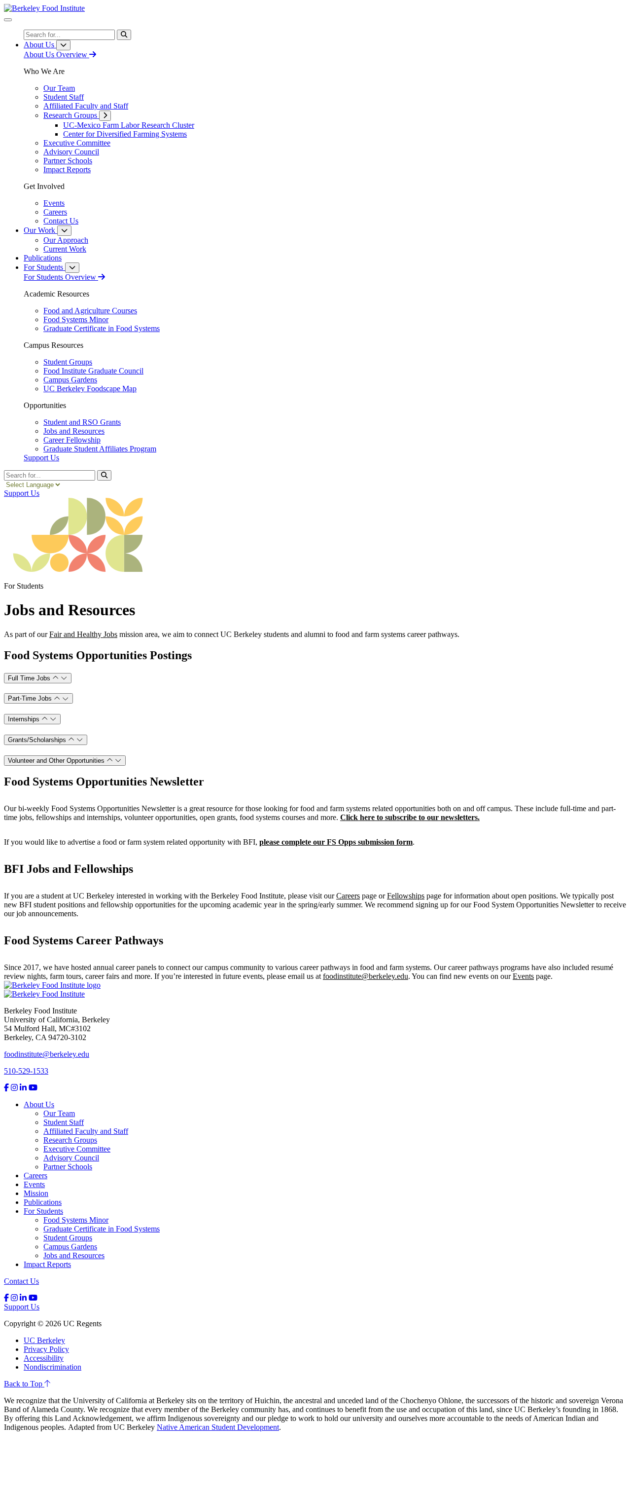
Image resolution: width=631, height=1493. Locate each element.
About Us (39, 1104)
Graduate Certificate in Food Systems (101, 1229)
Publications (43, 1202)
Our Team (59, 1113)
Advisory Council (71, 1158)
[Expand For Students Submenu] (72, 267)
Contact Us (21, 1281)
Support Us (41, 457)
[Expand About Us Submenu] (63, 45)
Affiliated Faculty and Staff (85, 1131)
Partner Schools (67, 1166)
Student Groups (67, 1237)
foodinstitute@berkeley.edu (46, 1054)
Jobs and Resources (74, 1255)
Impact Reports (47, 1264)
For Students (43, 1211)
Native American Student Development (218, 1427)
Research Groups (70, 1140)
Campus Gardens (70, 1246)
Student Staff (63, 1122)
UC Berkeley (44, 1340)
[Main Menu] (8, 19)
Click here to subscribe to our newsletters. (410, 817)
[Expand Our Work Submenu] (64, 230)
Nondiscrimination (52, 1367)
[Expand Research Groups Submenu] (105, 116)
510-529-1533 (26, 1071)
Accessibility (44, 1358)
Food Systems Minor (75, 1220)
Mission (36, 1193)
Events (34, 1184)
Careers (35, 1175)
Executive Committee (76, 1149)
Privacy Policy (46, 1349)
